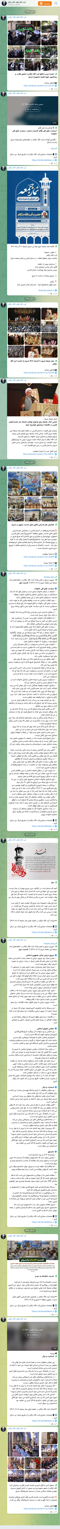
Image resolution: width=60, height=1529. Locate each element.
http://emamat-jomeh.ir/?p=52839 (39, 557)
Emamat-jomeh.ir (46, 290)
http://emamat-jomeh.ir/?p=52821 (39, 565)
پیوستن (46, 3)
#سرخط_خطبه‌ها (50, 577)
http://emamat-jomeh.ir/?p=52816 (38, 454)
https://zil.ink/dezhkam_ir (43, 160)
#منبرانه (54, 148)
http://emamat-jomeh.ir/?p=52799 (39, 372)
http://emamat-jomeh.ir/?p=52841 (39, 1508)
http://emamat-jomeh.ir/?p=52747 (39, 85)
